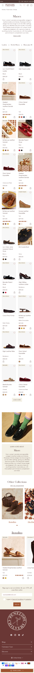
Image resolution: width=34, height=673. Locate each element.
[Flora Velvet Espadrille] (3, 188)
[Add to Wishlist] (14, 50)
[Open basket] (31, 5)
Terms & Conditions (18, 599)
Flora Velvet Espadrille (6, 174)
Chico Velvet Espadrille (23, 103)
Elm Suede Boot (24, 247)
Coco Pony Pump (8, 315)
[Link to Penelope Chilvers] (10, 5)
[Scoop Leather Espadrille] (19, 224)
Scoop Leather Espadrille (23, 212)
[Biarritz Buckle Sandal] (3, 394)
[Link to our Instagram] (15, 635)
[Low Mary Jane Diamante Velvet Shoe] (5, 259)
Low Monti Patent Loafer (8, 70)
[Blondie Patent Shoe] (19, 150)
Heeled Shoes (15, 45)
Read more (17, 36)
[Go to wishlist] (24, 5)
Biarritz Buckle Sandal (7, 385)
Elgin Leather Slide (9, 351)
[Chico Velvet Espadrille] (19, 117)
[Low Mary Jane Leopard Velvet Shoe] (3, 259)
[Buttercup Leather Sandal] (3, 150)
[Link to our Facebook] (11, 635)
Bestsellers (17, 532)
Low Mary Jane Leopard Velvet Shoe (8, 249)
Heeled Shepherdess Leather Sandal (8, 104)
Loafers (4, 45)
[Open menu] (3, 5)
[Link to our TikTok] (23, 635)
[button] (18, 525)
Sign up (17, 604)
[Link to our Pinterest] (19, 635)
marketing (28, 599)
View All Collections (17, 485)
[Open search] (21, 5)
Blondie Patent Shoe (23, 141)
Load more (17, 400)
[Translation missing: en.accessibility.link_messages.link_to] (17, 620)
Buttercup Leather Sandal (9, 141)
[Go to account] (28, 5)
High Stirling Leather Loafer (23, 283)
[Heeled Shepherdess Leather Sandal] (3, 117)
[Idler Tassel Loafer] (19, 79)
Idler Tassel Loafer (24, 69)
